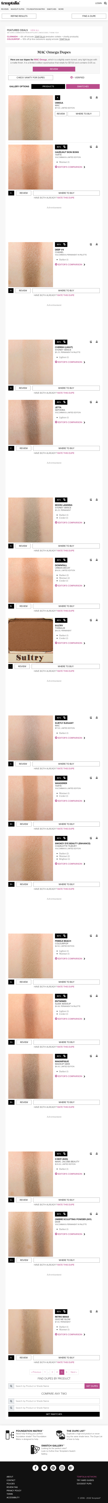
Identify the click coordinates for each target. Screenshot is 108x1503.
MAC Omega (40, 59)
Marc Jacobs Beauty (67, 1161)
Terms (10, 1494)
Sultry (59, 625)
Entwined (60, 1001)
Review (54, 69)
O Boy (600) (61, 1159)
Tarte (58, 154)
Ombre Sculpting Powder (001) (73, 1219)
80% (59, 147)
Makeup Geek (62, 1064)
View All (34, 30)
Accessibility (13, 1497)
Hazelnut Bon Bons (67, 152)
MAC (57, 105)
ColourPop (13, 39)
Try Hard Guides (85, 1480)
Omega (59, 102)
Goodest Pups (84, 1484)
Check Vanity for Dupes (31, 77)
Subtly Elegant (64, 723)
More (61, 9)
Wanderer (61, 783)
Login (98, 3)
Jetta (58, 407)
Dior (57, 1221)
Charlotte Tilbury (66, 846)
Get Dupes (92, 1386)
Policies (11, 1484)
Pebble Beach (63, 941)
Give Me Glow (62, 1319)
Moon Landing (63, 505)
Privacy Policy (14, 1490)
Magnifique (62, 1061)
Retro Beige (62, 1316)
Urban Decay (62, 567)
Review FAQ (12, 1487)
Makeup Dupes (17, 9)
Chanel (59, 252)
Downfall (61, 565)
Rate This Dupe (65, 197)
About (10, 1477)
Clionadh (12, 36)
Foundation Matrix (36, 9)
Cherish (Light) (64, 347)
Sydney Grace (63, 349)
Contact (11, 1480)
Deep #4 (59, 249)
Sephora (60, 410)
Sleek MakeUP (63, 1003)
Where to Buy (84, 113)
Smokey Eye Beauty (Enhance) (72, 843)
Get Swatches (54, 1414)
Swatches (51, 9)
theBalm (60, 628)
